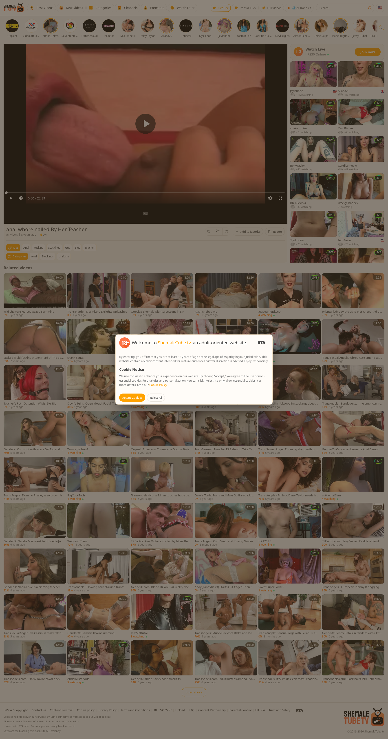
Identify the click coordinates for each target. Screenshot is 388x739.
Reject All (156, 398)
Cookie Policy (158, 385)
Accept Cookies (132, 398)
